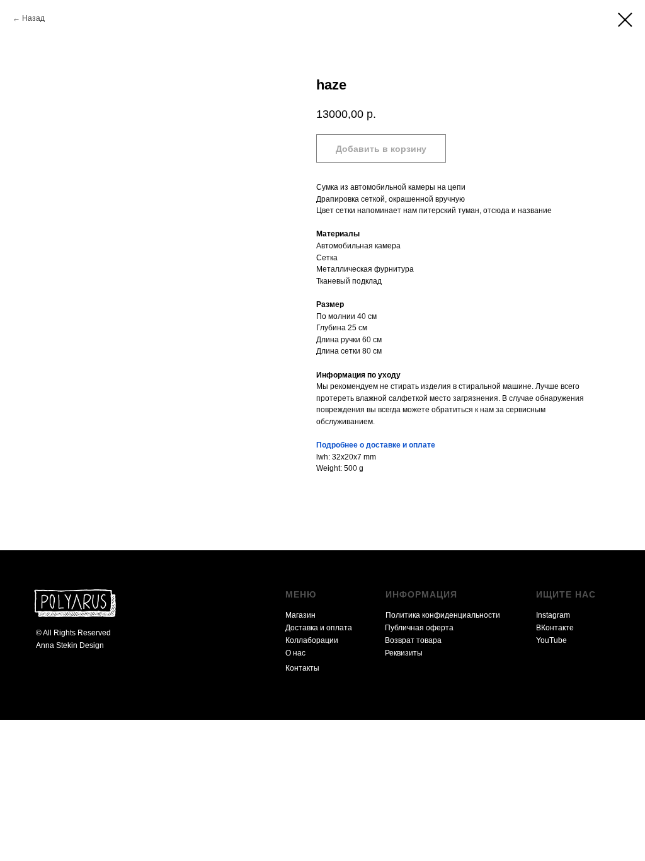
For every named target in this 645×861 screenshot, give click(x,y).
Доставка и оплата (318, 627)
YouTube (551, 640)
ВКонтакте (555, 627)
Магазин (300, 615)
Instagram (553, 615)
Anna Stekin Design (70, 645)
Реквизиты (404, 653)
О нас (295, 653)
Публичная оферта (419, 627)
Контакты (302, 668)
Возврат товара (413, 640)
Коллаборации (311, 640)
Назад (33, 18)
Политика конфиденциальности (442, 615)
